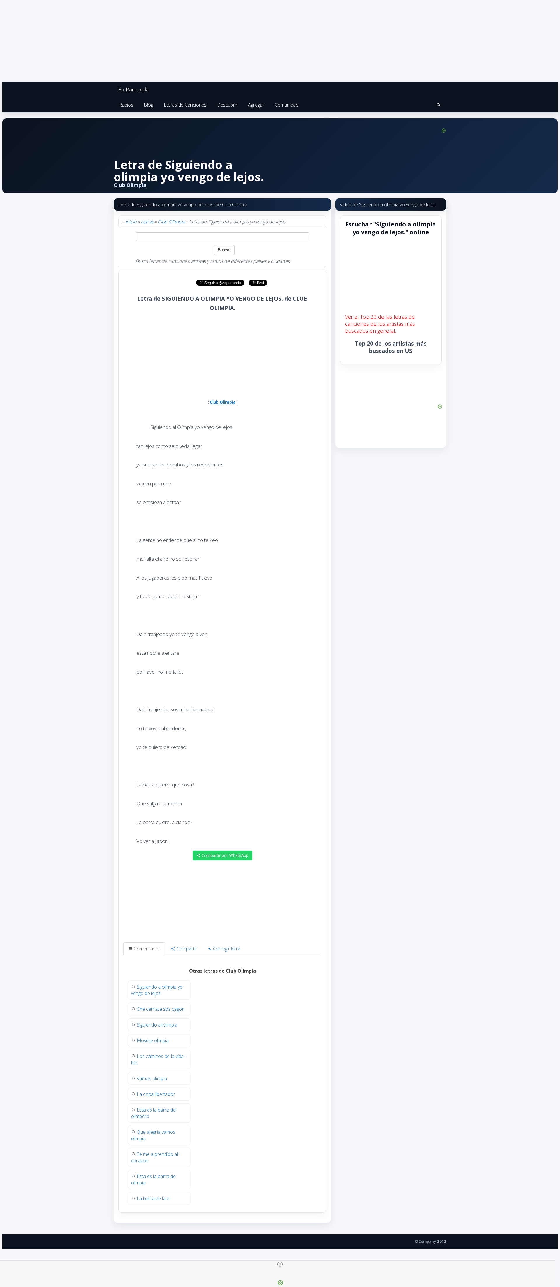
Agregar (256, 105)
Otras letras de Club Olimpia (222, 971)
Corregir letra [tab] (226, 949)
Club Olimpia (171, 222)
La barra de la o (153, 1198)
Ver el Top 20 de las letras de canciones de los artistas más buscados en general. (380, 323)
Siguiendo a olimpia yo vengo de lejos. (157, 990)
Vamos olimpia (152, 1078)
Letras (147, 222)
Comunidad (286, 105)
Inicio (130, 222)
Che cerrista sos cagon (161, 1009)
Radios (126, 105)
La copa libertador (156, 1094)
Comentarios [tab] (147, 949)
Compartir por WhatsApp (224, 855)
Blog (148, 105)
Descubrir (227, 105)
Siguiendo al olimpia (157, 1025)
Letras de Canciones (185, 105)
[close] (280, 1264)
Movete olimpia (153, 1040)
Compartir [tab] (186, 949)
